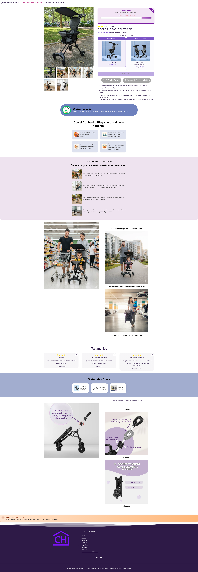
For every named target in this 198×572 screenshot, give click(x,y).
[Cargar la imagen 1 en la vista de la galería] (50, 72)
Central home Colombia (78, 568)
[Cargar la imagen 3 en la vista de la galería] (75, 72)
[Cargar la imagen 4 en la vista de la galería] (88, 72)
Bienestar (84, 547)
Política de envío (127, 568)
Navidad (84, 542)
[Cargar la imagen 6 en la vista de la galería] (62, 85)
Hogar (83, 535)
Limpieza (84, 549)
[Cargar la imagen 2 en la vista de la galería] (62, 72)
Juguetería (85, 545)
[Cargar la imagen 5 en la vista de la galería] (50, 85)
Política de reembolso (90, 568)
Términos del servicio (115, 568)
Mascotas (84, 540)
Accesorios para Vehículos (90, 552)
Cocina (84, 538)
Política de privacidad (103, 568)
